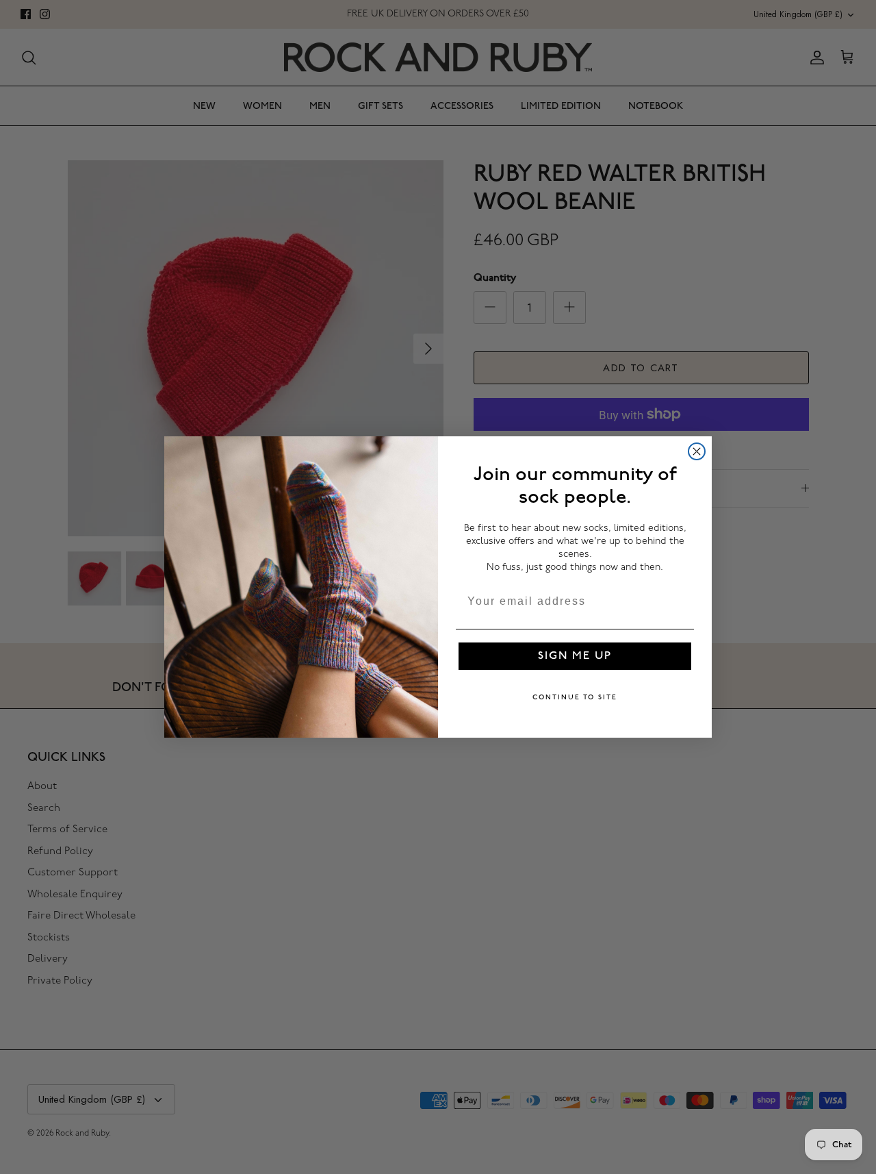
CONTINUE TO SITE (574, 697)
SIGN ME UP (575, 655)
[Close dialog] (696, 451)
